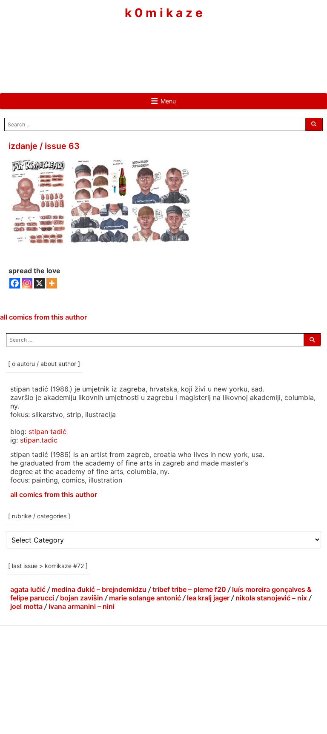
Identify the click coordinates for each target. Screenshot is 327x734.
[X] (39, 283)
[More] (51, 283)
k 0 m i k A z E (164, 13)
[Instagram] (163, 45)
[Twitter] (189, 45)
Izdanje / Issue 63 (44, 146)
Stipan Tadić (47, 431)
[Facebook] (138, 45)
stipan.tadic (38, 440)
